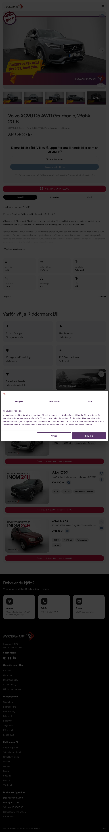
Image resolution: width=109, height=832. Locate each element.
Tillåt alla (89, 436)
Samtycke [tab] (19, 401)
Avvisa (54, 436)
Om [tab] (90, 401)
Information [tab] (54, 401)
